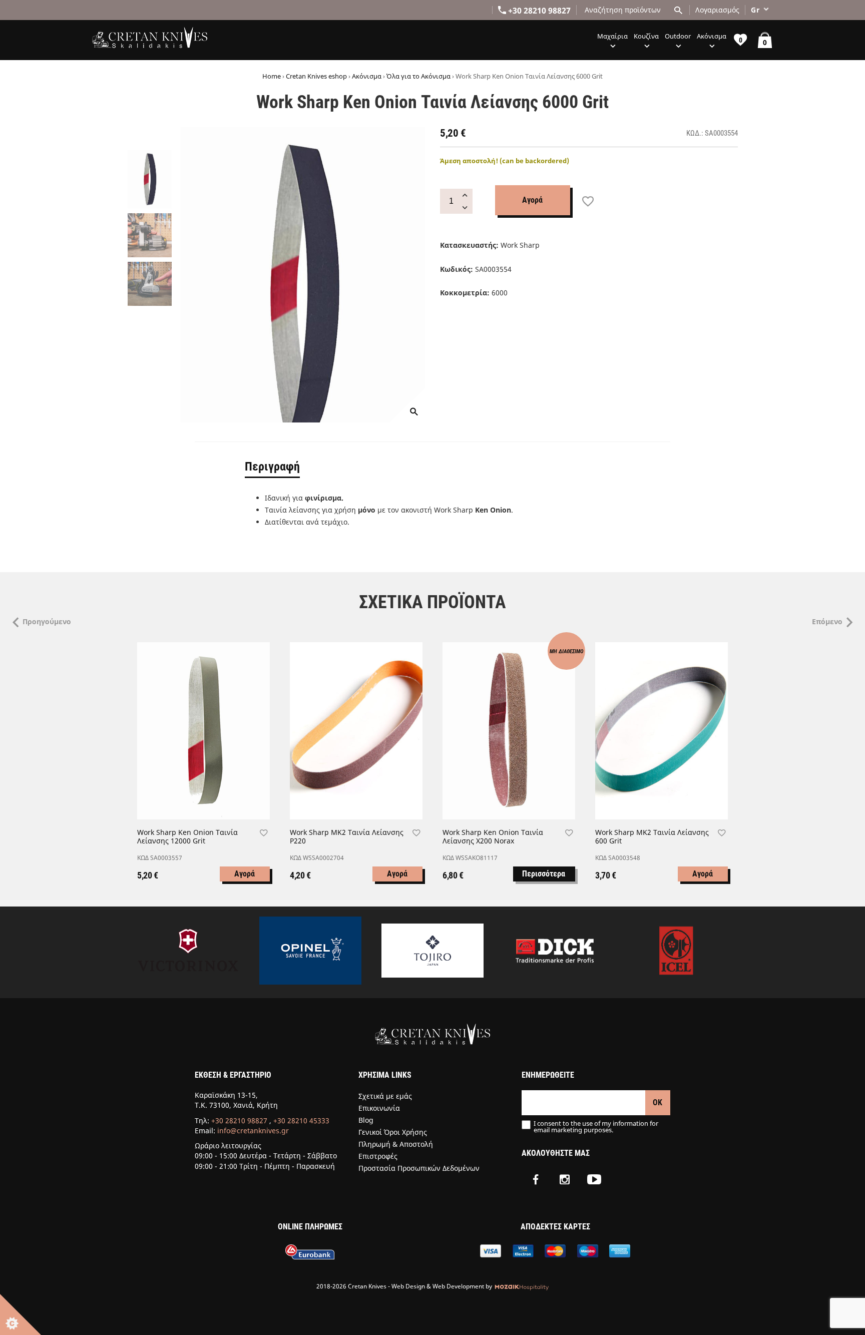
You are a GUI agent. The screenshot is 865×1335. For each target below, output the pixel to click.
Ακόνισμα (366, 76)
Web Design (408, 1286)
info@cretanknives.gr (253, 1130)
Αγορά (532, 200)
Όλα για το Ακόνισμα (418, 76)
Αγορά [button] (244, 873)
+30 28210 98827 (239, 1120)
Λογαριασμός (717, 10)
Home (271, 76)
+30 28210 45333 (301, 1120)
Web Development (458, 1286)
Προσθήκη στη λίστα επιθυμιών (587, 201)
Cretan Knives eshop (316, 76)
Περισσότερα (543, 873)
